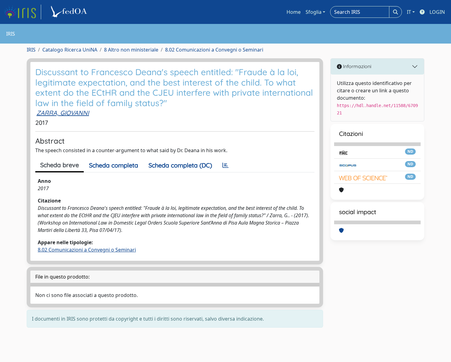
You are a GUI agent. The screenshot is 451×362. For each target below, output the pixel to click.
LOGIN (437, 12)
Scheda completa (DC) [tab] (180, 165)
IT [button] (409, 12)
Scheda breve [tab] (59, 165)
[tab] (225, 165)
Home (294, 12)
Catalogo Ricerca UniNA (69, 49)
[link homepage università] (70, 12)
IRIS (31, 49)
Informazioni (356, 66)
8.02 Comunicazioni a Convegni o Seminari (214, 49)
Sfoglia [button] (314, 12)
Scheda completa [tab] (113, 165)
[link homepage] (22, 12)
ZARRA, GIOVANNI (63, 113)
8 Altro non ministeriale (131, 49)
